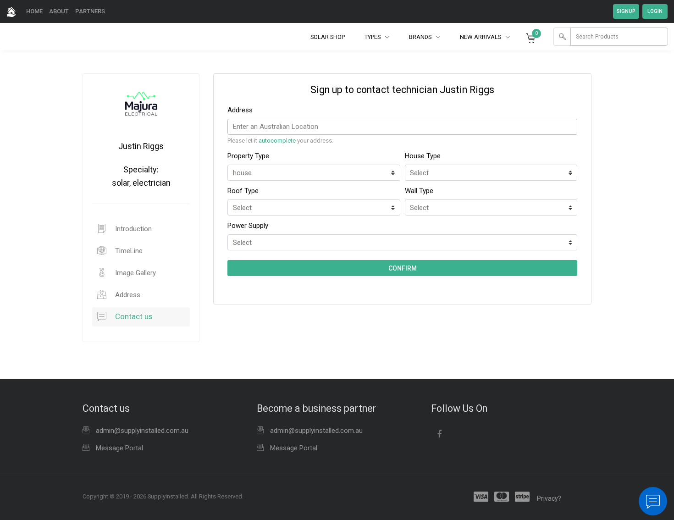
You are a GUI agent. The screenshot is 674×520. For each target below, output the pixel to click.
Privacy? (549, 498)
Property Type (248, 156)
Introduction (132, 229)
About (59, 11)
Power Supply (248, 225)
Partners (90, 11)
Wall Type (419, 191)
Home (34, 11)
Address (126, 295)
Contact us (133, 316)
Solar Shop (327, 36)
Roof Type (243, 191)
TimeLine (128, 251)
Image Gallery (134, 273)
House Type (423, 156)
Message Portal (119, 448)
